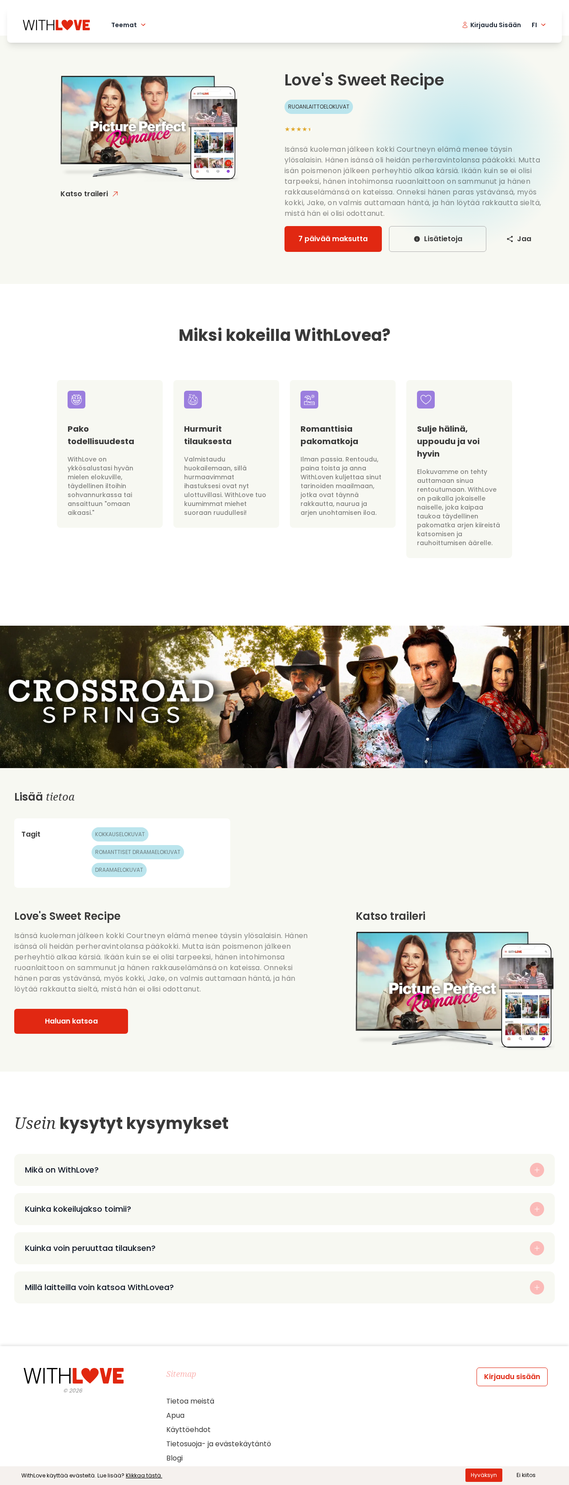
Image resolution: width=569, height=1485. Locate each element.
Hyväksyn (484, 1475)
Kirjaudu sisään (512, 1377)
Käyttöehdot (188, 1429)
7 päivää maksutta (333, 239)
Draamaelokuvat (119, 870)
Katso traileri (84, 194)
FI (534, 24)
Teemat (124, 24)
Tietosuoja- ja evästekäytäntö (218, 1444)
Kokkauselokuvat (120, 834)
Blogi (174, 1458)
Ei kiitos (526, 1475)
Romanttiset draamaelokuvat (137, 852)
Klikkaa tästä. (144, 1475)
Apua (175, 1415)
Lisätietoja (443, 239)
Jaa (524, 239)
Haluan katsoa (71, 1021)
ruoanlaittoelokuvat (318, 106)
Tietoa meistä (190, 1401)
